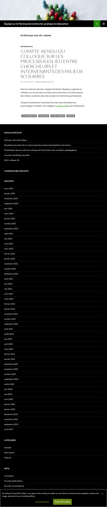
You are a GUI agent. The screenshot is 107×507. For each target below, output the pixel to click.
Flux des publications (13, 481)
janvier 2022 (9, 309)
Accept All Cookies (62, 502)
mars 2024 (8, 213)
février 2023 (9, 253)
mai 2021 (8, 339)
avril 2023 (8, 243)
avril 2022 (8, 294)
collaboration (29, 116)
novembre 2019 (11, 419)
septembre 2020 (11, 379)
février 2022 (9, 304)
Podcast (7, 457)
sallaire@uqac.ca (46, 82)
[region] (53, 498)
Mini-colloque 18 (11, 160)
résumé (71, 116)
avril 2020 (8, 399)
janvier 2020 (9, 409)
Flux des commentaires (14, 486)
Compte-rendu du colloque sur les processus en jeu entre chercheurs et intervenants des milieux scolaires (51, 63)
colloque (44, 116)
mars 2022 (8, 299)
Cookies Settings (42, 502)
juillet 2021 (9, 334)
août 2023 (8, 233)
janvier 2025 (9, 193)
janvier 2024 (9, 218)
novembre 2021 (11, 314)
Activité (7, 447)
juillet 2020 (9, 384)
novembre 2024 (11, 198)
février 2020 (9, 404)
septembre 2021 (11, 324)
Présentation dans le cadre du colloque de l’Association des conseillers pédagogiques (40, 150)
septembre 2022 (11, 274)
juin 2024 (8, 208)
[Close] (102, 494)
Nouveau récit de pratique (15, 140)
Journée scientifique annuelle (16, 155)
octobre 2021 (10, 319)
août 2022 (8, 279)
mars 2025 (8, 188)
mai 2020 (8, 394)
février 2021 (9, 354)
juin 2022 (8, 284)
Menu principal (103, 23)
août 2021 (8, 329)
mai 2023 (8, 238)
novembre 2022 (11, 263)
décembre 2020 (11, 364)
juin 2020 (8, 389)
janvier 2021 (9, 359)
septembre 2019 (11, 424)
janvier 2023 (9, 258)
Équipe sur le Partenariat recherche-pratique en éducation (36, 23)
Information (26, 46)
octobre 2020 (10, 374)
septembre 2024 (11, 203)
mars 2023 (8, 248)
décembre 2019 (11, 414)
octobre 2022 (10, 269)
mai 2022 (8, 289)
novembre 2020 (11, 369)
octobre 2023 (10, 223)
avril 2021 (8, 344)
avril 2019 (8, 429)
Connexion (9, 476)
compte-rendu (63, 105)
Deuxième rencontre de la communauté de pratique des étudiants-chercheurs (37, 145)
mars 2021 (8, 349)
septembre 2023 (11, 228)
